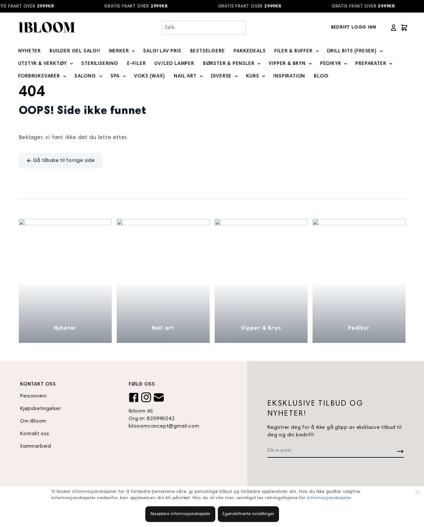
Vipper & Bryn (261, 328)
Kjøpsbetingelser (40, 408)
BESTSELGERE (207, 51)
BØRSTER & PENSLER (229, 63)
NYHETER (29, 51)
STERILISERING (99, 63)
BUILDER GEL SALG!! (75, 51)
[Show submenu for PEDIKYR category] (345, 64)
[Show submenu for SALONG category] (101, 76)
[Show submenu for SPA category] (124, 76)
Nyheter (65, 328)
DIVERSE (221, 76)
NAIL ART (185, 76)
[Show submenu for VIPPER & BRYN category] (310, 64)
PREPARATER (370, 63)
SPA (115, 76)
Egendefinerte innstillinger (248, 514)
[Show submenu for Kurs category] (263, 76)
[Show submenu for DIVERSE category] (236, 76)
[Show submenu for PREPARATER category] (391, 64)
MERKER (119, 51)
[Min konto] (393, 28)
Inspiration (289, 76)
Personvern (33, 396)
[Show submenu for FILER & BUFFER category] (317, 51)
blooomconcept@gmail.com (164, 426)
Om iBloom (33, 421)
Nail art (163, 328)
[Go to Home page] (46, 27)
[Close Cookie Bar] (417, 492)
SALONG (85, 76)
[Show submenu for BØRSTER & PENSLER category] (259, 64)
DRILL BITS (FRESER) (352, 51)
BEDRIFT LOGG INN (353, 27)
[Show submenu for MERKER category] (133, 51)
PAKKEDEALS (249, 51)
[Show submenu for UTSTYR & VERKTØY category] (71, 64)
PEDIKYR (330, 63)
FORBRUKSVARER (39, 76)
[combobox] (204, 27)
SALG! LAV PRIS (162, 51)
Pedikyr (359, 328)
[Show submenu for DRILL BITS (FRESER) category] (381, 51)
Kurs (252, 76)
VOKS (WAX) (149, 76)
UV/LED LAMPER (174, 63)
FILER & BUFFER (293, 51)
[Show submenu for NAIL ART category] (201, 76)
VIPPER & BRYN (287, 63)
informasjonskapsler (329, 498)
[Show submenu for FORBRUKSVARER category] (64, 76)
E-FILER (136, 63)
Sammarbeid (35, 446)
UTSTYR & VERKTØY (42, 63)
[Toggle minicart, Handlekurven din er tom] (404, 28)
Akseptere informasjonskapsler (180, 514)
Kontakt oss (34, 433)
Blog (321, 76)
